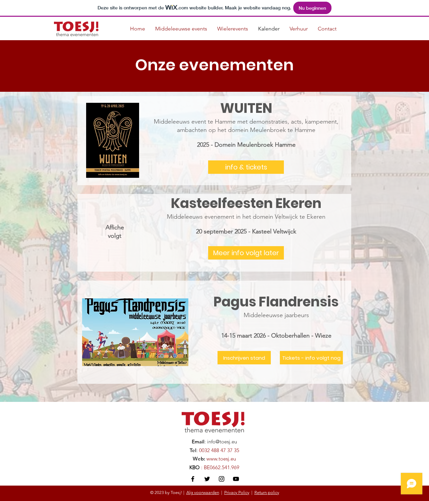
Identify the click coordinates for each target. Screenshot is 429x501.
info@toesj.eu (222, 441)
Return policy (266, 492)
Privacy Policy (236, 492)
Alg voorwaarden (202, 492)
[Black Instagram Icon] (221, 479)
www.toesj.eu (221, 458)
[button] (246, 253)
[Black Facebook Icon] (192, 479)
